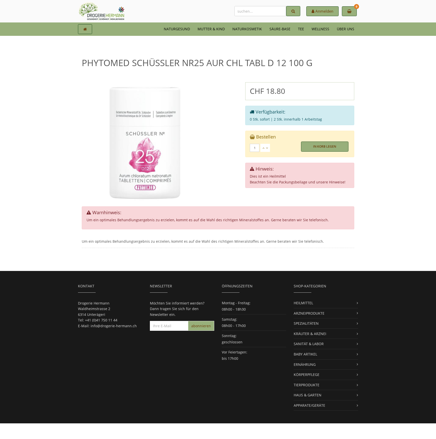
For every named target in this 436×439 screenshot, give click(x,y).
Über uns (345, 28)
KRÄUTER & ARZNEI (310, 333)
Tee (301, 28)
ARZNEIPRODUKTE (309, 313)
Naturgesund (177, 28)
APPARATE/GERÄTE (309, 405)
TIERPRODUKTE (306, 384)
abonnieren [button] (201, 325)
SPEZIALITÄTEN (306, 323)
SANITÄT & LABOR (309, 343)
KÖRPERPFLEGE (306, 374)
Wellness (320, 28)
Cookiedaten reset (237, 430)
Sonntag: (229, 335)
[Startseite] (85, 29)
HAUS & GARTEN (307, 395)
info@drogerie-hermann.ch (114, 325)
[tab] (300, 148)
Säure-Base (279, 28)
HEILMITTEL (303, 302)
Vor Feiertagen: (234, 352)
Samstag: (229, 319)
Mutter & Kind (211, 28)
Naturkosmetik (247, 28)
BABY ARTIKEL (305, 354)
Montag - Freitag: (236, 302)
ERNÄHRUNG (305, 364)
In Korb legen (324, 146)
